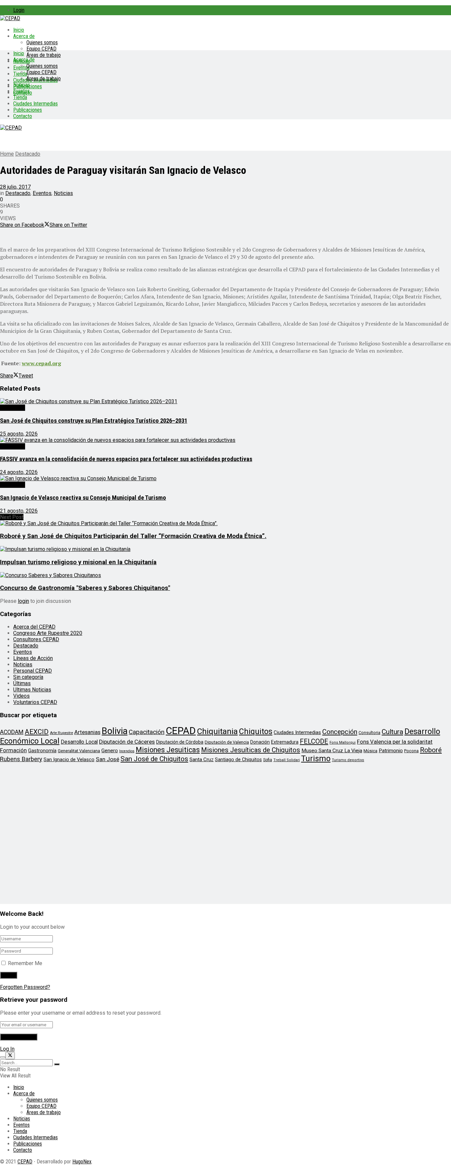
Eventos (21, 91)
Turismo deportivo (348, 760)
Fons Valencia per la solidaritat (395, 742)
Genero (109, 751)
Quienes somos (42, 42)
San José (107, 759)
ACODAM (11, 732)
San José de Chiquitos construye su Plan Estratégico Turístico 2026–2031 (93, 420)
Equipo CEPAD (41, 49)
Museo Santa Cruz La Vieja (331, 751)
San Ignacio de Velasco (69, 759)
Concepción (339, 732)
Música (370, 750)
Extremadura (284, 742)
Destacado (27, 154)
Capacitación (146, 732)
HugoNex (81, 1161)
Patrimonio (391, 751)
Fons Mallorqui (343, 742)
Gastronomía (42, 751)
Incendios (126, 751)
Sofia (267, 760)
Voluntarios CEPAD (35, 702)
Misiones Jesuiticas (168, 750)
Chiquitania (217, 731)
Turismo (315, 758)
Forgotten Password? (25, 987)
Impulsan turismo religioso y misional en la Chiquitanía (78, 562)
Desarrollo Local (79, 742)
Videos (21, 696)
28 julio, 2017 (15, 187)
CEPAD (181, 730)
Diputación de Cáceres (127, 741)
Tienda (20, 74)
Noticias (21, 85)
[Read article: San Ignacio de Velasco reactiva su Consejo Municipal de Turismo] (225, 478)
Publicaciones (27, 110)
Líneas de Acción (33, 658)
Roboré (431, 750)
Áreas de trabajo (43, 55)
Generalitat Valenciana (79, 750)
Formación (13, 750)
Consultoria (369, 732)
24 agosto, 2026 (19, 472)
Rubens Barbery (21, 759)
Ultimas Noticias (32, 689)
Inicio (18, 30)
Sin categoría (28, 677)
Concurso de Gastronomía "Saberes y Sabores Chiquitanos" (85, 588)
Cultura (392, 732)
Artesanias (87, 732)
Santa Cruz (202, 759)
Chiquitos (255, 731)
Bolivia (114, 731)
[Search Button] (56, 1064)
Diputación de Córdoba (179, 742)
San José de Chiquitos (154, 759)
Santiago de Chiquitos (238, 759)
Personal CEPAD (32, 671)
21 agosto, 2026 (19, 511)
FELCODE (314, 741)
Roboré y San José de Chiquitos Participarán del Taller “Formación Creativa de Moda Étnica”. (133, 536)
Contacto (22, 116)
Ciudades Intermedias (35, 103)
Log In (7, 1049)
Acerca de (24, 36)
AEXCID (37, 732)
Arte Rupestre (61, 732)
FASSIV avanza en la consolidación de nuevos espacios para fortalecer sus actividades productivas (126, 459)
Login (18, 10)
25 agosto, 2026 (19, 434)
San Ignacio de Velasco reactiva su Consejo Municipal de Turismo (83, 497)
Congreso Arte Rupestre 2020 (47, 633)
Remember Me (25, 963)
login (23, 601)
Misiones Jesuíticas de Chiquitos (250, 750)
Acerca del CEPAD (34, 627)
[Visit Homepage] (10, 18)
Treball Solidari (286, 760)
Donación (260, 742)
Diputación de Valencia (227, 742)
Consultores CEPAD (36, 639)
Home (7, 154)
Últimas (22, 683)
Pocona (411, 750)
